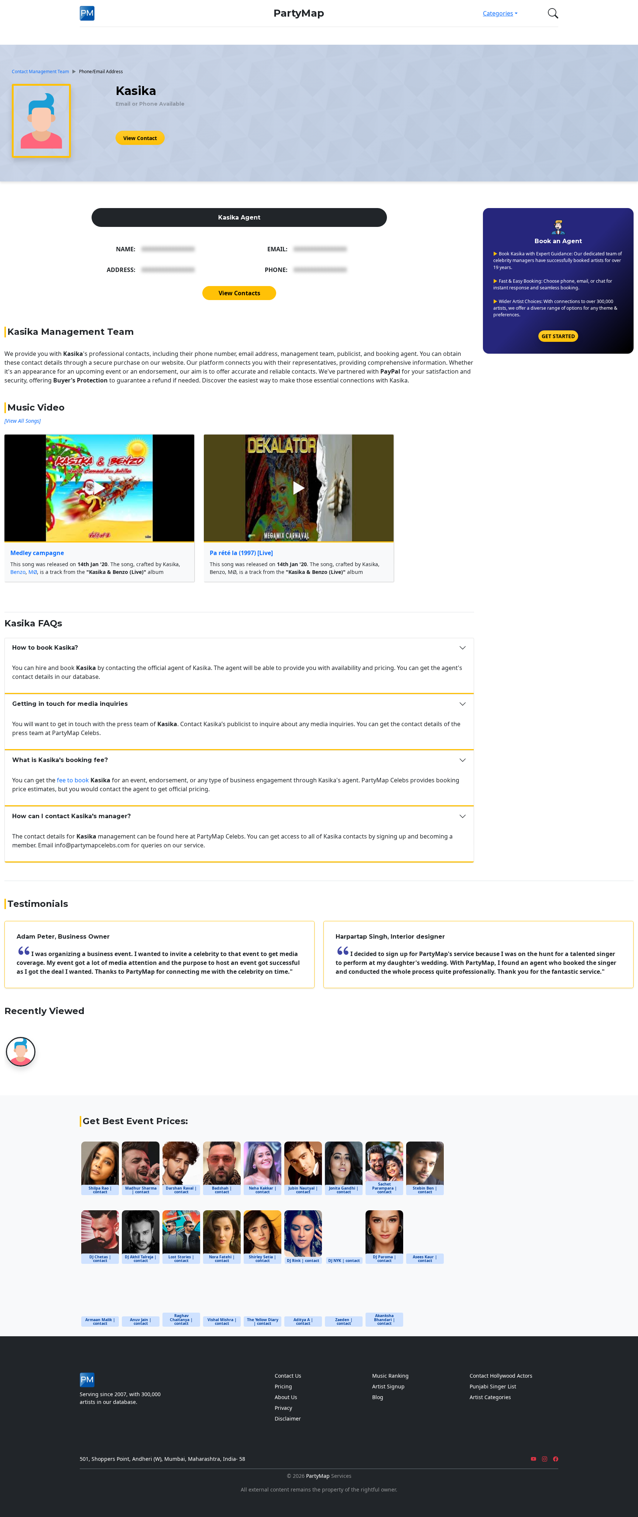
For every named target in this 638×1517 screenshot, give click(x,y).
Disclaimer (288, 1418)
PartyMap (299, 13)
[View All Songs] (22, 420)
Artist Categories (490, 1397)
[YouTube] (533, 1458)
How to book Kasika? (45, 647)
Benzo (17, 571)
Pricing (283, 1386)
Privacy (283, 1407)
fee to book (73, 780)
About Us (286, 1397)
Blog (377, 1397)
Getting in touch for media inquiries (70, 703)
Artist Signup (388, 1386)
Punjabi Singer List (493, 1386)
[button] (551, 13)
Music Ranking (390, 1375)
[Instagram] (544, 1458)
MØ (32, 571)
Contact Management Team (40, 71)
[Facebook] (555, 1458)
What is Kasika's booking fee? (60, 759)
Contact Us (288, 1375)
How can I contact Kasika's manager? (71, 816)
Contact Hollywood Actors (501, 1375)
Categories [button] (498, 13)
